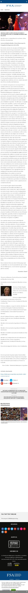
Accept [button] (13, 590)
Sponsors (12, 579)
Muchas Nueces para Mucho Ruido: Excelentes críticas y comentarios (14, 397)
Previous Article (14, 388)
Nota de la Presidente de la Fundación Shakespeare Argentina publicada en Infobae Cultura (14, 392)
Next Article (14, 395)
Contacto (17, 579)
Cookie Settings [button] (6, 590)
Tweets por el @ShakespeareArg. (9, 518)
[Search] (26, 1)
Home (2, 9)
